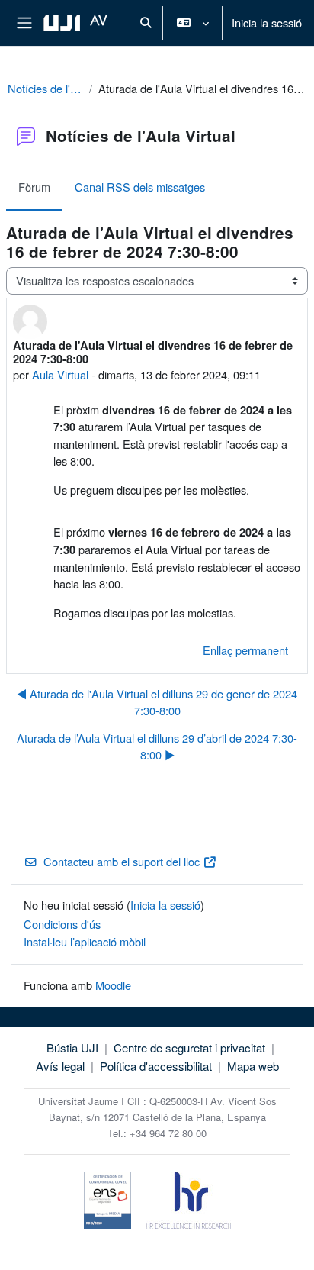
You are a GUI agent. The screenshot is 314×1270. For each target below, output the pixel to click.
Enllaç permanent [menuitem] (245, 650)
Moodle (113, 985)
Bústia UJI (72, 1048)
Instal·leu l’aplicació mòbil (85, 941)
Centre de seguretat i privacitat (189, 1048)
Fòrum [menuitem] (34, 187)
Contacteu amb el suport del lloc (121, 861)
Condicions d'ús (62, 924)
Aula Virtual (60, 374)
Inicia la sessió (267, 23)
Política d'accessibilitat (156, 1066)
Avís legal (60, 1066)
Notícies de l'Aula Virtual (45, 88)
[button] (145, 23)
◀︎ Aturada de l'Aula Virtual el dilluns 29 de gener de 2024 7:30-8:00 (157, 701)
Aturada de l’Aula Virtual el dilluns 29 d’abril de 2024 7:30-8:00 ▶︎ (157, 746)
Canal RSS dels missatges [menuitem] (140, 187)
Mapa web (253, 1066)
